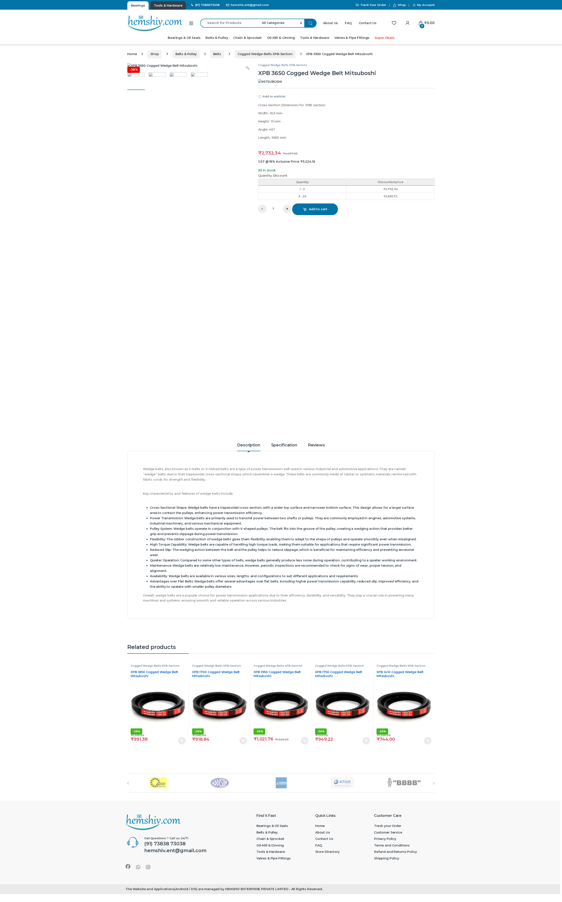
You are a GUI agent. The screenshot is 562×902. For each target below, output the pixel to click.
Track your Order (387, 826)
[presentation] (128, 783)
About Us (330, 23)
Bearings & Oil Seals (184, 38)
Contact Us (368, 23)
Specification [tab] (284, 445)
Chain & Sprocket (247, 38)
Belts (217, 54)
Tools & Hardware (314, 38)
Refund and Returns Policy (395, 852)
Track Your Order (373, 5)
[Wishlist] (393, 23)
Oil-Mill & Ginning (281, 38)
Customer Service (388, 832)
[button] (247, 68)
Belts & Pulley (216, 38)
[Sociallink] (128, 866)
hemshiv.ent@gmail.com (250, 5)
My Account (426, 5)
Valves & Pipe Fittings (351, 38)
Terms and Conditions (392, 845)
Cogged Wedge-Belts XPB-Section (265, 54)
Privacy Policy (385, 839)
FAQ (348, 23)
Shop (401, 5)
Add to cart (318, 209)
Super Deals (384, 38)
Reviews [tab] (316, 445)
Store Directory (327, 852)
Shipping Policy (386, 858)
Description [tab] (248, 445)
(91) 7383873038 (207, 5)
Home (132, 54)
